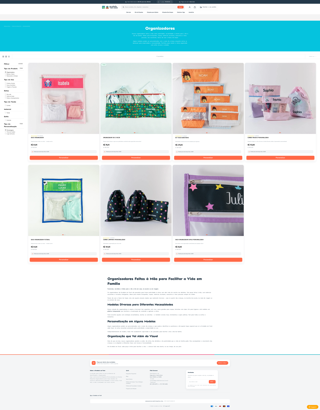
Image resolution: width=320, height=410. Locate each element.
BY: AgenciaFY (167, 406)
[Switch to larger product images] (3, 56)
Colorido (8, 120)
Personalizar (63, 158)
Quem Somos (129, 379)
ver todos (20, 63)
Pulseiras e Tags (181, 12)
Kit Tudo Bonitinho (182, 137)
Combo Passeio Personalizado (258, 137)
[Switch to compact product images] (9, 56)
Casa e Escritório (10, 85)
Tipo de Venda (10, 102)
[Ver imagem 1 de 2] (280, 132)
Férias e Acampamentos (12, 98)
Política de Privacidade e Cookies (134, 386)
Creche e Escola (10, 83)
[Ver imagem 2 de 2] (281, 132)
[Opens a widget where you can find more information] (312, 407)
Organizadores (26, 26)
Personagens (10, 130)
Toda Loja (128, 12)
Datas (6, 91)
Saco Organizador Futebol (40, 239)
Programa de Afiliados (131, 388)
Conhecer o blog (222, 363)
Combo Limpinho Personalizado (114, 239)
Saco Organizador (37, 137)
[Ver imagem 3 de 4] (64, 132)
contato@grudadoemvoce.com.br (159, 380)
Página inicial (7, 26)
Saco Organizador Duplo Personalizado (189, 239)
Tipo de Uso (9, 80)
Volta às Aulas (10, 96)
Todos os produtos (16, 26)
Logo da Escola (10, 134)
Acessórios (191, 12)
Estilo (6, 117)
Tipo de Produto (11, 69)
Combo (8, 105)
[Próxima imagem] (96, 98)
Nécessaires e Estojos (12, 76)
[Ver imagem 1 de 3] (63, 234)
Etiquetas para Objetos (152, 12)
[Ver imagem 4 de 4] (65, 132)
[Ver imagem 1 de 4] (62, 132)
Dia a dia (8, 94)
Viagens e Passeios (11, 87)
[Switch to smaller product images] (6, 56)
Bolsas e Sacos (10, 74)
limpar (21, 68)
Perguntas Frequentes (131, 373)
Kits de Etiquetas (139, 12)
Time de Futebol (10, 132)
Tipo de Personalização (10, 125)
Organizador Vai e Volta (111, 137)
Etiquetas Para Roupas (167, 12)
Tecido (8, 113)
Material (7, 109)
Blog (127, 376)
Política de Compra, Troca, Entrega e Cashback (136, 382)
